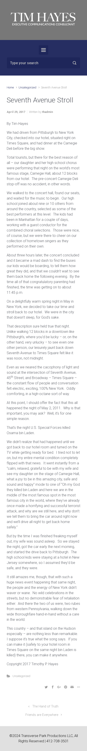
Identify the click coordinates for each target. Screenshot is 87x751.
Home (10, 87)
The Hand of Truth (45, 706)
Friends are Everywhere (41, 715)
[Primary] (43, 50)
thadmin (47, 112)
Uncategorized (27, 87)
